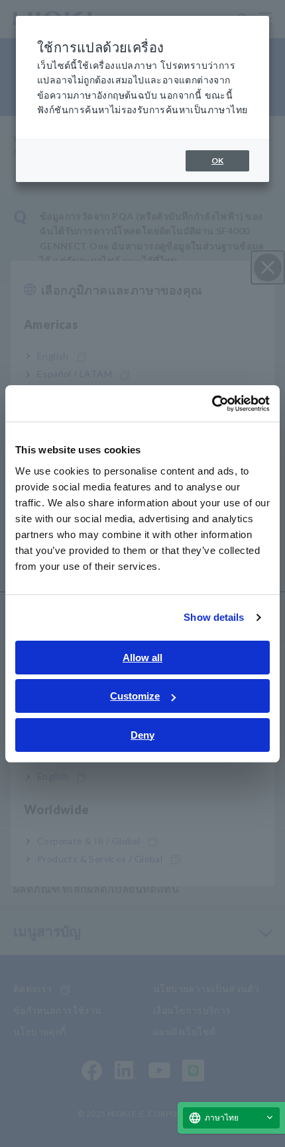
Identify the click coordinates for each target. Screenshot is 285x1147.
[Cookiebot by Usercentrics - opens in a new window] (212, 403)
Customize (135, 696)
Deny (142, 735)
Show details (214, 617)
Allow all (142, 657)
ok (217, 160)
